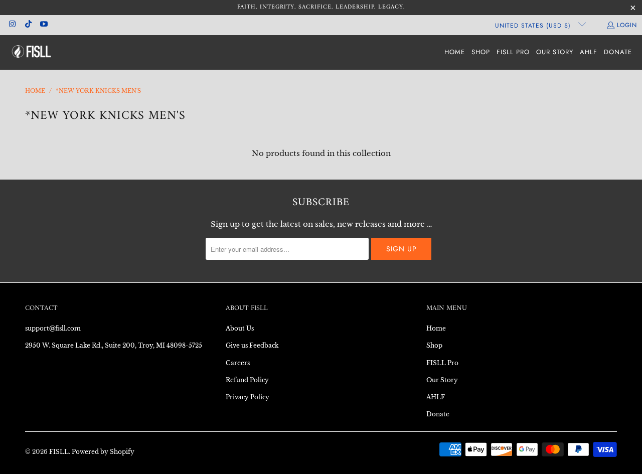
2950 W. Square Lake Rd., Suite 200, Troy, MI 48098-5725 (113, 345)
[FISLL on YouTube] (43, 25)
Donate (437, 414)
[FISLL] (31, 52)
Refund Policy (247, 380)
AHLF (435, 397)
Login (627, 25)
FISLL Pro (442, 363)
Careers (238, 363)
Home (436, 328)
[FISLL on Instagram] (12, 25)
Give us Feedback (252, 345)
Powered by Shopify (103, 451)
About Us (240, 328)
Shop (434, 345)
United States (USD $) (534, 25)
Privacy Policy (247, 397)
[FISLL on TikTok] (27, 25)
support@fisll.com (53, 328)
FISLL (59, 451)
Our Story (442, 380)
